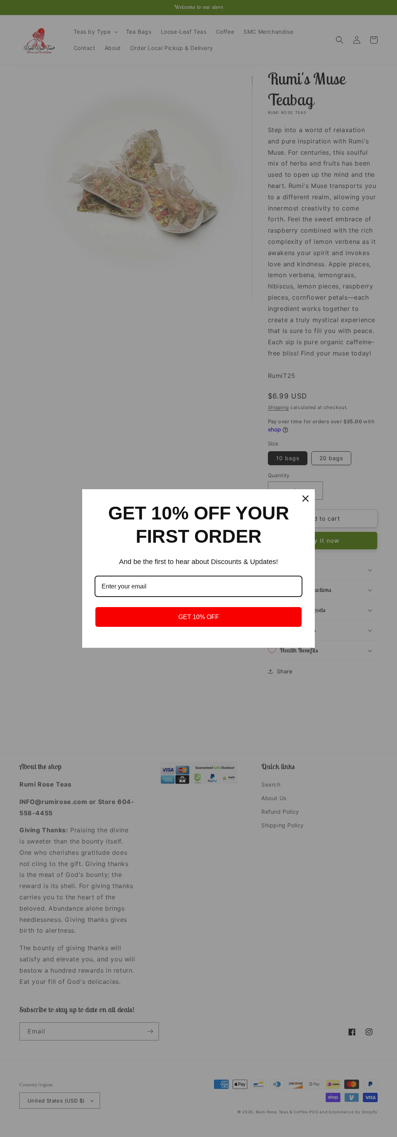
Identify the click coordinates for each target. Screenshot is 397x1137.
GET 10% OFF (198, 617)
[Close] (305, 498)
